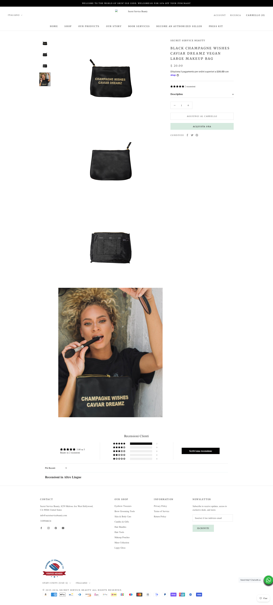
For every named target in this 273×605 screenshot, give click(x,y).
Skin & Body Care (123, 516)
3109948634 (45, 520)
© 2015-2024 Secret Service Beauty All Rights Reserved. (82, 590)
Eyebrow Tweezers (123, 505)
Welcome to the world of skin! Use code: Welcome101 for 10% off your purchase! (136, 3)
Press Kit (216, 26)
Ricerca (235, 15)
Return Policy (160, 516)
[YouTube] (63, 527)
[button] (177, 86)
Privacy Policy (160, 505)
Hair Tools (119, 532)
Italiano (14, 15)
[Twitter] (192, 135)
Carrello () (255, 15)
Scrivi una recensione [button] (200, 451)
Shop (68, 26)
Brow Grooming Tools (125, 511)
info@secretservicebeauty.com (53, 515)
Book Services (139, 26)
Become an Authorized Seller (179, 26)
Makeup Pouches (122, 537)
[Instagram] (48, 527)
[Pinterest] (197, 135)
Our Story (113, 26)
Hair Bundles (120, 526)
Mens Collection (122, 542)
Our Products (89, 26)
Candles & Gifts (122, 521)
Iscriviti (203, 528)
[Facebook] (187, 135)
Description (202, 94)
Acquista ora (202, 126)
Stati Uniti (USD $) (55, 583)
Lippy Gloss (120, 547)
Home (54, 26)
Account (220, 15)
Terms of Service (161, 511)
